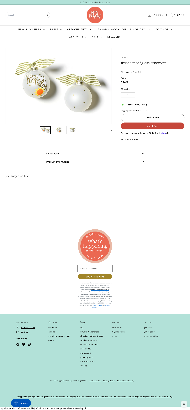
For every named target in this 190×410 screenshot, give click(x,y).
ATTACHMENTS (78, 29)
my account (85, 353)
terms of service (87, 361)
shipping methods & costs (92, 336)
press (114, 336)
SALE (96, 37)
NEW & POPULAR (30, 29)
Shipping (124, 111)
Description (53, 153)
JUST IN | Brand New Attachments (95, 2)
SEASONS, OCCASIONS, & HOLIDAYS (122, 29)
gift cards (148, 327)
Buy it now (153, 125)
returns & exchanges (89, 332)
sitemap (83, 365)
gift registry (149, 332)
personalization (151, 336)
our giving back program (59, 336)
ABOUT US (76, 37)
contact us (117, 327)
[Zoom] (59, 86)
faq (81, 327)
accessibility (85, 348)
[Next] (110, 130)
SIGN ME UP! (95, 276)
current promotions (89, 344)
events (51, 340)
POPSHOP (163, 29)
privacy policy (86, 357)
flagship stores (118, 332)
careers (51, 332)
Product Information (58, 161)
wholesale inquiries (89, 340)
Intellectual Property (125, 381)
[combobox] (28, 15)
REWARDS (114, 37)
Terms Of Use (95, 381)
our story (52, 327)
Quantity (125, 89)
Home (124, 57)
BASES (55, 29)
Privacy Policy (97, 305)
